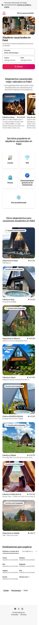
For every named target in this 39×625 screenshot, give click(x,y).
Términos (23, 615)
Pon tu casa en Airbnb (25, 13)
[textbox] (10, 60)
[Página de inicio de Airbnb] (4, 13)
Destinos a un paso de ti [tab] (10, 551)
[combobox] (18, 52)
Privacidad (14, 615)
